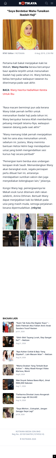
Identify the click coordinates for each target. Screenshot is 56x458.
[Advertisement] (28, 279)
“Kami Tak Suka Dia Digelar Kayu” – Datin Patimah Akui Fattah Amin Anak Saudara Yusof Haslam (33, 325)
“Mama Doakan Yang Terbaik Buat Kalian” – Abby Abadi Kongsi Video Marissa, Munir (32, 368)
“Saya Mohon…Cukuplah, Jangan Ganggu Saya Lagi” (31, 409)
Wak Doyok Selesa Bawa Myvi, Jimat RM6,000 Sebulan (33, 381)
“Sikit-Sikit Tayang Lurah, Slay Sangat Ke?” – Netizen (33, 338)
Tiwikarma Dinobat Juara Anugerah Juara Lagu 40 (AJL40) (32, 395)
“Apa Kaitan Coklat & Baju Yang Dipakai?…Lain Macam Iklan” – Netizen (34, 352)
